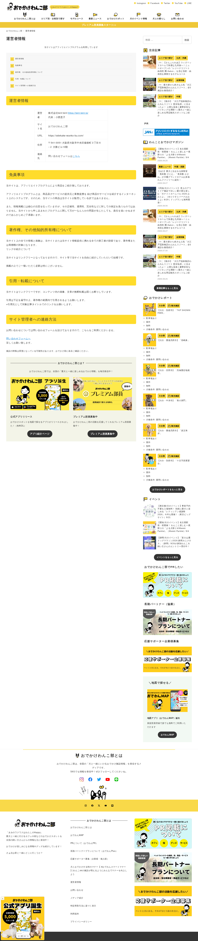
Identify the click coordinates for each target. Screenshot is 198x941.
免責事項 (18, 65)
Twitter (167, 3)
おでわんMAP (167, 734)
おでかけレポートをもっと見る (167, 489)
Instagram (141, 3)
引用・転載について (23, 79)
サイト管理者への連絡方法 (25, 85)
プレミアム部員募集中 (102, 433)
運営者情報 (19, 58)
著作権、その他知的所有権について (29, 72)
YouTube (179, 3)
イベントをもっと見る (167, 557)
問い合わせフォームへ (18, 338)
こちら (76, 156)
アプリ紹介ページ (39, 433)
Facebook (154, 3)
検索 (187, 40)
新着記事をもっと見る (167, 288)
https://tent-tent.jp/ (78, 113)
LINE (189, 3)
